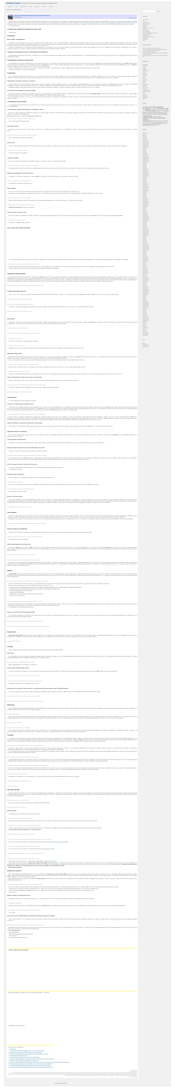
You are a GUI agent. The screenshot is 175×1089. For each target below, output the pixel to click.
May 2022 (144, 195)
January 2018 (145, 258)
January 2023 (145, 185)
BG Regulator (153, 108)
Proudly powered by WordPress (61, 1083)
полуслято (158, 123)
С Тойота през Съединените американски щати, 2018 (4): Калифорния (31, 15)
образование (145, 84)
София (144, 120)
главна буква (164, 121)
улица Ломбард (123, 1075)
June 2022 (144, 193)
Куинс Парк (161, 114)
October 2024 (145, 159)
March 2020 (145, 227)
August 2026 (145, 132)
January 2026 (145, 141)
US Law (166, 110)
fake (143, 110)
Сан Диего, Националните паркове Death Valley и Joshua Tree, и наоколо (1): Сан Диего (30, 1065)
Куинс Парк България (147, 34)
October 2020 (145, 218)
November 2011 (146, 319)
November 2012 (146, 304)
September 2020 (146, 219)
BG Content (149, 107)
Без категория (150, 112)
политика (144, 86)
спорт (144, 92)
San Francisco (98, 1072)
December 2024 (146, 157)
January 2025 (145, 155)
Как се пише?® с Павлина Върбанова (150, 32)
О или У (166, 114)
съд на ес (157, 124)
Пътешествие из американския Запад (18, 1055)
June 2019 (144, 238)
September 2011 (146, 320)
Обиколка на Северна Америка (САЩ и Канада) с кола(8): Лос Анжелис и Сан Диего (29, 1054)
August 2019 (145, 235)
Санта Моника (111, 1075)
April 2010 (145, 331)
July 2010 (144, 328)
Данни (165, 113)
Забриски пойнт (71, 1073)
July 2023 (144, 177)
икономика (145, 74)
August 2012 (145, 308)
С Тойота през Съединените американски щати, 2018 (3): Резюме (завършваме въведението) (31, 1067)
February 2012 (145, 315)
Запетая (151, 114)
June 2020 (144, 223)
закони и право (146, 70)
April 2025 (145, 152)
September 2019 (146, 234)
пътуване (44, 6)
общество (37, 6)
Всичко (145, 113)
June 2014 (144, 283)
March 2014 (145, 285)
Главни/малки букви (152, 113)
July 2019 (144, 236)
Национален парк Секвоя (81, 1075)
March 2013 (145, 300)
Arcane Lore (145, 21)
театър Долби (116, 1075)
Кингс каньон (96, 1073)
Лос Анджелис (117, 1073)
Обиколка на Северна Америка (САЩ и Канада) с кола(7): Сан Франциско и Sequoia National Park (32, 1058)
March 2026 (145, 138)
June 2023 (144, 179)
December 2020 (146, 216)
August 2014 (145, 281)
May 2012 (144, 311)
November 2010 (146, 327)
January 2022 (145, 200)
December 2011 (146, 317)
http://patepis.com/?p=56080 (61, 841)
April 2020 (145, 225)
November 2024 (146, 158)
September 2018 (146, 249)
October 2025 (145, 144)
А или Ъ (144, 112)
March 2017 (145, 266)
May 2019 (144, 239)
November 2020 (146, 217)
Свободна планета (13, 3)
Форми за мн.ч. (159, 120)
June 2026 (144, 135)
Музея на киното (133, 1073)
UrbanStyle (145, 26)
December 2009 (146, 333)
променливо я (165, 123)
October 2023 (145, 174)
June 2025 (144, 149)
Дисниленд (46, 1073)
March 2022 (145, 197)
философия (145, 96)
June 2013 (144, 297)
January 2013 (145, 301)
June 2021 (144, 208)
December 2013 (146, 289)
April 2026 (145, 137)
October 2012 (145, 305)
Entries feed (145, 344)
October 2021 (145, 203)
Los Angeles (81, 1072)
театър (144, 93)
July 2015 (144, 274)
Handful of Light (146, 24)
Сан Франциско (104, 1075)
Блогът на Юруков (146, 31)
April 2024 (145, 166)
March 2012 (145, 314)
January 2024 (145, 170)
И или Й (154, 114)
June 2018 (144, 252)
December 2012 (146, 303)
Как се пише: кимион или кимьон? (149, 51)
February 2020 (145, 228)
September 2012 (146, 306)
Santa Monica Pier (110, 1072)
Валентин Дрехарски (32, 1073)
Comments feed (146, 345)
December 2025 (146, 142)
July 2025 (144, 148)
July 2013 (144, 295)
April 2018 (145, 255)
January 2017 (145, 267)
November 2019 (146, 232)
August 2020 (145, 220)
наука (16, 6)
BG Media (146, 108)
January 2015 (145, 277)
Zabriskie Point (16, 1073)
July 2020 (144, 222)
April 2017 (145, 265)
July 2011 (144, 322)
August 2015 (145, 273)
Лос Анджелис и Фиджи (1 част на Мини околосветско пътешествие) (26, 1052)
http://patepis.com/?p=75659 (50, 861)
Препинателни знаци (156, 116)
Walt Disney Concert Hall (128, 1072)
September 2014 (146, 279)
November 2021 (146, 202)
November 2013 (146, 290)
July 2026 (144, 133)
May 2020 (144, 224)
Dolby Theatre (44, 1072)
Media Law (151, 110)
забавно (51, 6)
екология (144, 68)
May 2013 (144, 298)
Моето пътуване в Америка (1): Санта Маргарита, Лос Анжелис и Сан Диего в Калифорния (31, 1063)
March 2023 (145, 182)
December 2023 (146, 171)
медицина (145, 80)
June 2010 (144, 330)
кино (144, 77)
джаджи (144, 66)
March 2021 (145, 212)
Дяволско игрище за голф (62, 1073)
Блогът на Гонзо (146, 30)
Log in (144, 342)
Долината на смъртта (53, 1073)
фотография (145, 97)
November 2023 (146, 173)
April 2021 (145, 211)
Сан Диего (99, 1075)
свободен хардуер (146, 91)
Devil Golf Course (37, 1072)
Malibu (85, 1072)
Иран (157, 114)
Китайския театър (110, 1073)
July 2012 (144, 309)
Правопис (147, 116)
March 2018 (145, 256)
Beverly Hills (22, 1072)
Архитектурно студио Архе (148, 27)
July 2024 (144, 163)
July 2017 (144, 262)
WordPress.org (146, 346)
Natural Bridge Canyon (91, 1072)
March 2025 (145, 153)
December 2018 (146, 245)
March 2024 (145, 168)
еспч (144, 123)
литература (145, 79)
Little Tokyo (76, 1072)
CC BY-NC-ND (134, 17)
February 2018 (145, 257)
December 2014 (146, 278)
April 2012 (145, 313)
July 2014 (144, 282)
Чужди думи (147, 122)
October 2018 (145, 247)
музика (144, 81)
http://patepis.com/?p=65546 (48, 848)
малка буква (151, 123)
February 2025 (145, 154)
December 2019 (146, 230)
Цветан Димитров (165, 120)
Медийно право (146, 35)
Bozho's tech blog (146, 23)
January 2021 (145, 214)
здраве (30, 6)
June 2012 (144, 310)
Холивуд (128, 1075)
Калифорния (13, 1049)
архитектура (145, 65)
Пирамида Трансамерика (92, 1075)
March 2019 (145, 241)
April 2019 (145, 240)
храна (144, 98)
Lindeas (144, 25)
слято (152, 125)
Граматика (160, 113)
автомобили (145, 64)
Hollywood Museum (69, 1072)
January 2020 (145, 229)
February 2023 (145, 184)
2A (143, 20)
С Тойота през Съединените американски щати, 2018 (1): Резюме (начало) (27, 1050)
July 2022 (144, 192)
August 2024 (145, 162)
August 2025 (145, 147)
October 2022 (145, 189)
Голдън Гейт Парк (40, 1073)
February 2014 (145, 287)
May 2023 (144, 180)
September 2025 (146, 146)
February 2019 (145, 243)
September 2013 (146, 293)
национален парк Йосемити (70, 1075)
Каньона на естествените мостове (87, 1073)
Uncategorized (159, 110)
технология (23, 6)
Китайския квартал (103, 1073)
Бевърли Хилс (25, 1073)
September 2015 (146, 272)
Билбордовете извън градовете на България (151, 47)
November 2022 (146, 187)
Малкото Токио (127, 1073)
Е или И (148, 114)
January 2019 (145, 244)
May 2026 (144, 136)
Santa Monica (104, 1072)
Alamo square (16, 1072)
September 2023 (146, 175)
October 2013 (145, 292)
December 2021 (146, 201)
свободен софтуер (146, 90)
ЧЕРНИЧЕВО (145, 39)
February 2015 (145, 276)
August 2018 (145, 250)
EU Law (165, 108)
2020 (144, 107)
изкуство (10, 6)
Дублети (144, 114)
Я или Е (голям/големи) (156, 121)
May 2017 (144, 263)
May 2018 (144, 254)
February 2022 (145, 198)
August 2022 (145, 191)
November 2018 (146, 246)
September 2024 (146, 160)
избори (146, 123)
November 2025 (146, 143)
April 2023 (145, 181)
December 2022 (146, 186)
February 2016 (145, 270)
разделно (146, 125)
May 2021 (144, 209)
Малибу (121, 1073)
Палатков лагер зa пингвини (148, 36)
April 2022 (145, 196)
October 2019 (145, 233)
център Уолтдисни (133, 1075)
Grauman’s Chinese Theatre (60, 1072)
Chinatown (27, 1072)
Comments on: (145, 19)
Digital (159, 108)
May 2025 (144, 151)
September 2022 (146, 190)
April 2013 (145, 299)
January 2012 (145, 316)
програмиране (146, 87)
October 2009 (145, 335)
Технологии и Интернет (150, 120)
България (156, 112)
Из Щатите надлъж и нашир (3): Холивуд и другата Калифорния (24, 1057)
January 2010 (145, 332)
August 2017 (145, 261)
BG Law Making (158, 107)
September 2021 (146, 205)
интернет (144, 75)
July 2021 (144, 207)
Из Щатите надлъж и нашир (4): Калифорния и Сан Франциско (24, 1060)
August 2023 (145, 176)
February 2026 (145, 139)
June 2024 (144, 164)
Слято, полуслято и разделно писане (154, 118)
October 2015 (145, 271)
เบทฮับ (144, 40)
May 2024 (144, 165)
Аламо (21, 1073)
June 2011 (144, 324)
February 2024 (145, 169)
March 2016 (145, 268)
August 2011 (145, 321)
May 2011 (144, 325)
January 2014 (145, 288)
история (144, 76)
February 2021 (145, 213)
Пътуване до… (145, 37)
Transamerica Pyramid (118, 1072)
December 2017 (146, 260)
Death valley (31, 1072)
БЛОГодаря (145, 29)
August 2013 (145, 294)
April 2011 (145, 326)
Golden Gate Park (51, 1072)
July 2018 (144, 251)
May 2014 (144, 284)
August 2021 (145, 206)
